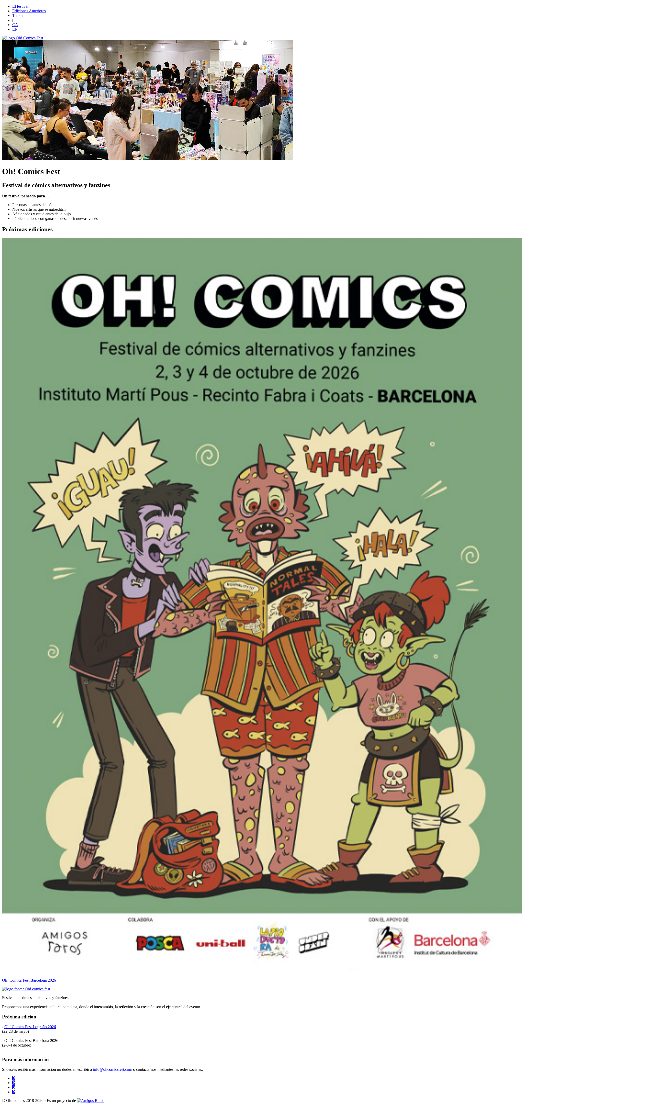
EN (15, 29)
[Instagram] (13, 1082)
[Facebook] (13, 1087)
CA (15, 24)
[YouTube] (13, 1092)
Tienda (17, 15)
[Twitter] (13, 1078)
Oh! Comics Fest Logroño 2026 (30, 1027)
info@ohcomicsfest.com (112, 1069)
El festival (20, 6)
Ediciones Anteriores (29, 11)
